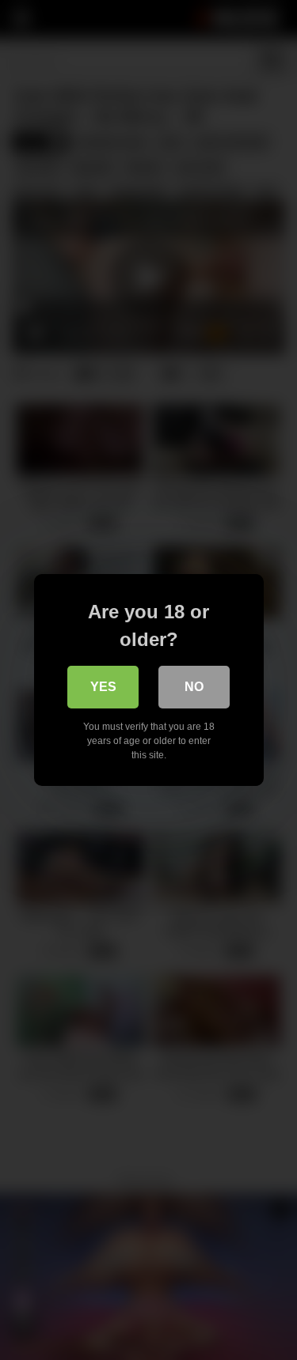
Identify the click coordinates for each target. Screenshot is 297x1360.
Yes (103, 686)
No (194, 686)
